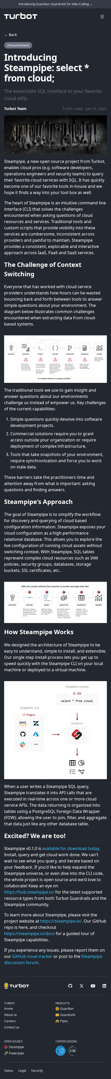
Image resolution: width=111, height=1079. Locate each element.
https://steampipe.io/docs (29, 933)
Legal (22, 1070)
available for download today (70, 848)
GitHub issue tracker (32, 956)
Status (8, 1070)
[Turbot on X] (81, 986)
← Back (10, 34)
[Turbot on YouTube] (93, 986)
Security (37, 1070)
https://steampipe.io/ (61, 921)
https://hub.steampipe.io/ (29, 892)
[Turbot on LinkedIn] (104, 986)
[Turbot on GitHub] (70, 986)
